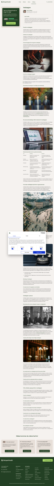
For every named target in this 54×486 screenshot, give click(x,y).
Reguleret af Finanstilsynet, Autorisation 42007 (37, 483)
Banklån (26, 469)
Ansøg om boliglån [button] (48, 460)
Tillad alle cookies (39, 252)
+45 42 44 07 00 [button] (10, 451)
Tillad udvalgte (27, 252)
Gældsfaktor (37, 469)
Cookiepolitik (18, 478)
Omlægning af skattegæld (48, 469)
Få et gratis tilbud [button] (11, 23)
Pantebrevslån (46, 471)
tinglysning (41, 115)
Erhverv (24, 1)
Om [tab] (39, 235)
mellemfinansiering (26, 116)
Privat (20, 1)
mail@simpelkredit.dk (7, 471)
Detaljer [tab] (27, 235)
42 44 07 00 (50, 1)
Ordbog (33, 1)
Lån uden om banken (38, 477)
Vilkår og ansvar (18, 475)
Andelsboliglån (27, 467)
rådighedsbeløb (25, 115)
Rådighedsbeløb (47, 472)
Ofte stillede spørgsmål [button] (44, 451)
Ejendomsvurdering (28, 477)
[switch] (22, 248)
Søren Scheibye (29, 10)
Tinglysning (46, 477)
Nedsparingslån (46, 467)
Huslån (36, 471)
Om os (29, 1)
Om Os (17, 467)
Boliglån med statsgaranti (29, 474)
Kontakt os (17, 471)
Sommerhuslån (46, 474)
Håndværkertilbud (37, 472)
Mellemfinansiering (38, 479)
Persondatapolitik (18, 476)
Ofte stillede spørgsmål (19, 469)
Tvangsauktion (46, 479)
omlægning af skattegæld (40, 332)
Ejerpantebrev (27, 479)
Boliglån (26, 472)
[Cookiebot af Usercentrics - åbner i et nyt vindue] (41, 233)
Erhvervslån (36, 467)
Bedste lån (27, 471)
